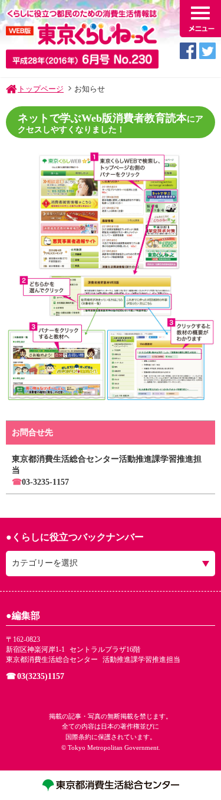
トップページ (41, 88)
